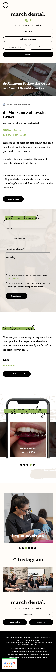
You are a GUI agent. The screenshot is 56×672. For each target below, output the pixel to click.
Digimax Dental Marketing (30, 640)
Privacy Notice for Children (36, 648)
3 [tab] (27, 465)
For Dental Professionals (28, 657)
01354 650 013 (15, 47)
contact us (28, 54)
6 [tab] (35, 548)
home (5, 88)
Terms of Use (34, 654)
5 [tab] (34, 465)
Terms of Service (27, 644)
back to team (13, 199)
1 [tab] (21, 465)
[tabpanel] (28, 351)
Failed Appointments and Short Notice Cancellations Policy (28, 651)
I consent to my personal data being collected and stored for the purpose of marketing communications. (29, 285)
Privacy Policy (13, 278)
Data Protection (14, 657)
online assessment (28, 39)
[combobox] (9, 238)
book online (41, 47)
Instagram (30, 559)
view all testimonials (17, 374)
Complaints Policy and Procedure (17, 654)
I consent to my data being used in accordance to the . (27, 276)
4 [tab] (31, 465)
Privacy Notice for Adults (18, 648)
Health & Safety (44, 654)
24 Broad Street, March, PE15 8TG (28, 25)
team (13, 88)
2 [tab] (24, 465)
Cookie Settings (42, 657)
